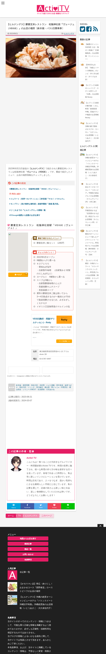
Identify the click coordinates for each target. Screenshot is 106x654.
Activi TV (31, 458)
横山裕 (47, 387)
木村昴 (42, 385)
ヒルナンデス (69, 34)
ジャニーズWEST (29, 389)
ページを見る (63, 341)
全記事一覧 (25, 572)
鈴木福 (18, 385)
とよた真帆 (50, 385)
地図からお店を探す (28, 538)
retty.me (34, 337)
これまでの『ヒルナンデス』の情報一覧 (29, 210)
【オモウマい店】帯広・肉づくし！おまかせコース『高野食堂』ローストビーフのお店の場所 (36, 587)
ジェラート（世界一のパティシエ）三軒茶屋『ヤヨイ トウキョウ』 (37, 199)
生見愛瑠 (41, 389)
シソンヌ (31, 387)
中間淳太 (64, 387)
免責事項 (28, 560)
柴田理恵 (26, 385)
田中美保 (59, 385)
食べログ (18, 274)
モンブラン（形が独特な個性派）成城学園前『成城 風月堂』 (35, 204)
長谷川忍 (34, 385)
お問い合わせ (28, 554)
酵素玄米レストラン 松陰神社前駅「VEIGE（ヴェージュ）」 (35, 189)
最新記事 (28, 544)
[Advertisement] (27, 101)
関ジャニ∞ (55, 387)
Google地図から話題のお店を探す (26, 215)
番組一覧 (28, 549)
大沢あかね (50, 389)
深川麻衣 (39, 387)
